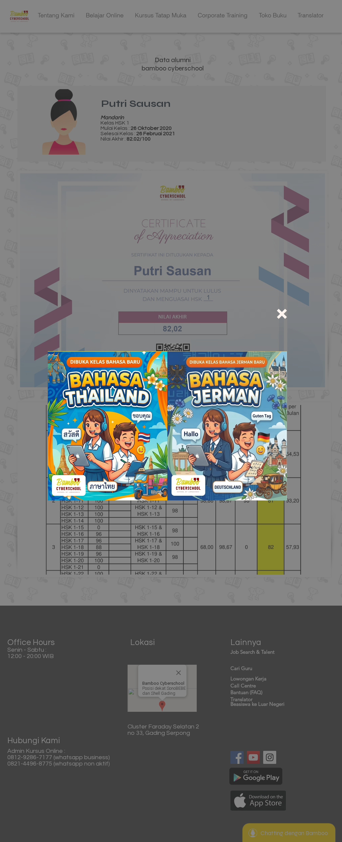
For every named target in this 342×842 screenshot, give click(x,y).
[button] (282, 314)
